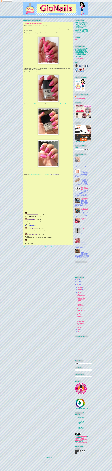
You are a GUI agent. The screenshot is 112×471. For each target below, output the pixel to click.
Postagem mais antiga (67, 246)
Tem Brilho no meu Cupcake (81, 313)
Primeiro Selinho (80, 321)
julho (79, 329)
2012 (78, 286)
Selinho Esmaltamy (81, 310)
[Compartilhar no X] (55, 174)
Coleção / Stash (58, 16)
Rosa (42, 176)
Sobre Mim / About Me (37, 16)
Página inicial (48, 246)
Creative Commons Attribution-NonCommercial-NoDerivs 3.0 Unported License (81, 439)
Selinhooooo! (80, 316)
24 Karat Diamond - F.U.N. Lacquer (84, 199)
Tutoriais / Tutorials (48, 16)
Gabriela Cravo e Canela (80, 302)
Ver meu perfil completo (80, 98)
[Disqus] (48, 194)
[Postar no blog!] (54, 174)
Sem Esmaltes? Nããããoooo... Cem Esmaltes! (81, 319)
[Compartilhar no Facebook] (57, 174)
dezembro (80, 287)
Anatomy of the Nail (84, 178)
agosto (79, 294)
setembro (80, 292)
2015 (78, 281)
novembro (80, 289)
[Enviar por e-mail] (53, 174)
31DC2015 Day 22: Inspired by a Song (84, 239)
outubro (79, 290)
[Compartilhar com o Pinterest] (58, 174)
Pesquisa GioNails (79, 58)
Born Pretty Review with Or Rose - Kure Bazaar (84, 158)
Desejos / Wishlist (67, 16)
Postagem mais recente (29, 246)
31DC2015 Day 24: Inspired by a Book (84, 209)
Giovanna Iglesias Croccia (34, 174)
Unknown (78, 96)
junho (79, 331)
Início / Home (27, 16)
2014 (78, 282)
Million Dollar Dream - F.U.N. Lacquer (83, 250)
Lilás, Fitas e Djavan (81, 325)
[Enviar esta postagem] (51, 174)
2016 (78, 279)
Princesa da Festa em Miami (80, 324)
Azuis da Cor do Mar (81, 307)
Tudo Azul (79, 327)
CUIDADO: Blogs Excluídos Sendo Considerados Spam (81, 299)
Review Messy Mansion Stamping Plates (84, 188)
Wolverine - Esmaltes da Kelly (84, 229)
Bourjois (30, 176)
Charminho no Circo (81, 295)
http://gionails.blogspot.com (81, 436)
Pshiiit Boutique (37, 103)
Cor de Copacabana (81, 314)
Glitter (40, 176)
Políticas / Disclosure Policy (79, 16)
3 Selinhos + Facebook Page (80, 305)
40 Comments (46, 174)
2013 (78, 284)
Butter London (35, 176)
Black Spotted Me (80, 308)
